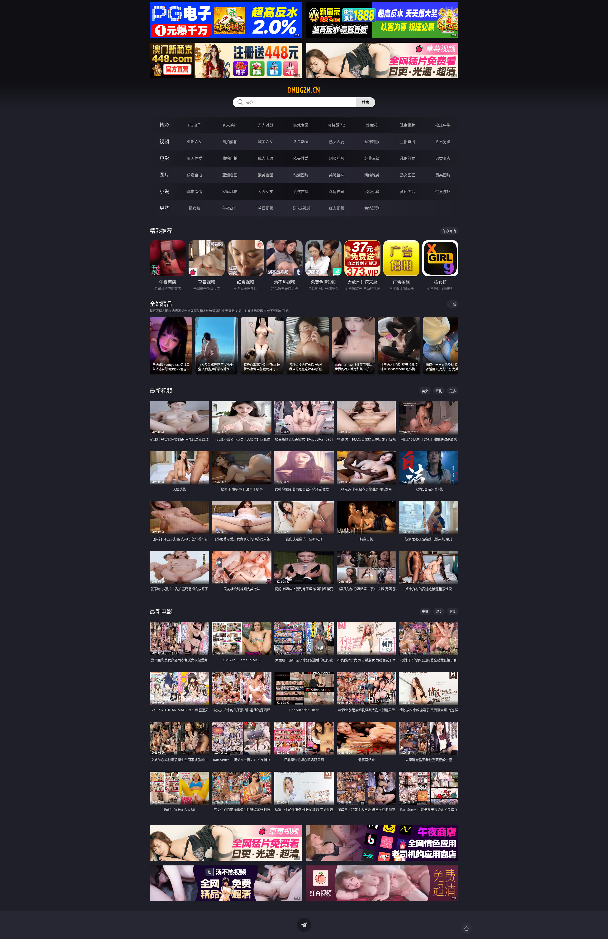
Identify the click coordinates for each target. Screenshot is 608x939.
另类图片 (443, 175)
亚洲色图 (230, 175)
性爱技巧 (443, 191)
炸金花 (372, 125)
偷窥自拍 (194, 175)
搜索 (366, 102)
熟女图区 (407, 175)
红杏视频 (336, 208)
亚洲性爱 (194, 158)
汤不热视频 (300, 208)
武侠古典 (301, 191)
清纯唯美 (372, 175)
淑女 (439, 611)
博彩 (164, 125)
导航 (164, 208)
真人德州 (230, 125)
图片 (164, 175)
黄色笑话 (407, 191)
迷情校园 (336, 191)
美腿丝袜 (336, 175)
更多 (452, 391)
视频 (164, 141)
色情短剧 (372, 208)
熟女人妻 (336, 141)
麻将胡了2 (336, 125)
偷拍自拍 (230, 158)
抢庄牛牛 (443, 125)
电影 (164, 158)
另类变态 (443, 158)
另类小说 (372, 191)
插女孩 (194, 208)
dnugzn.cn (304, 90)
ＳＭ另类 (443, 141)
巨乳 (439, 391)
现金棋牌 (407, 125)
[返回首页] (466, 928)
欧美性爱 (301, 158)
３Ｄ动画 (301, 141)
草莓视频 (265, 208)
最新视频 (161, 390)
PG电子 (194, 125)
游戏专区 (301, 125)
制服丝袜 (336, 158)
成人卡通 (265, 158)
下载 (452, 304)
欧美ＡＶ (265, 141)
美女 (425, 391)
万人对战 (265, 125)
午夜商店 (230, 208)
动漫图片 (301, 175)
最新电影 (161, 611)
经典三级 (372, 158)
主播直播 (407, 141)
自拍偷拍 (230, 141)
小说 (164, 191)
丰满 (425, 611)
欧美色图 (265, 175)
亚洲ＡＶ (194, 141)
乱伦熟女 (407, 158)
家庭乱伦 (230, 191)
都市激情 (194, 191)
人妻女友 (265, 191)
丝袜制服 (372, 141)
